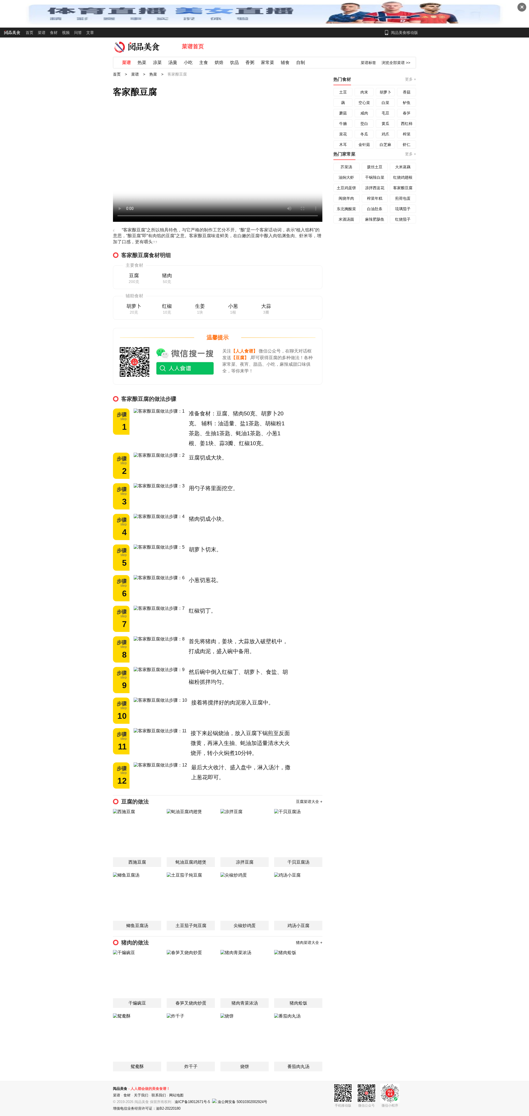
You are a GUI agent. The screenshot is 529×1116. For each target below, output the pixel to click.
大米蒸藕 (403, 167)
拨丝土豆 (374, 167)
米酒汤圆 (346, 219)
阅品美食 (120, 1088)
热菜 (141, 62)
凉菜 (157, 62)
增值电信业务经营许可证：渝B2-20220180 (146, 1108)
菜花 (343, 134)
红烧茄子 (403, 219)
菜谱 (41, 32)
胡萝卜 (385, 92)
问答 (78, 32)
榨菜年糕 (374, 198)
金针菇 (364, 144)
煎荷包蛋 (403, 198)
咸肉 (364, 113)
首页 (29, 32)
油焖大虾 (346, 177)
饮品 (234, 62)
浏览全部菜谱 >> (396, 62)
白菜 (385, 102)
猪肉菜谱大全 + (309, 942)
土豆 (343, 92)
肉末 (364, 92)
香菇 (407, 92)
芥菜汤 (346, 167)
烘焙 (219, 62)
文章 (90, 32)
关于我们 (141, 1095)
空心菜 (364, 102)
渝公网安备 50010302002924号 (242, 1102)
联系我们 (159, 1095)
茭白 (364, 123)
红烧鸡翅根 (402, 177)
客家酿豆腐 (402, 188)
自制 (300, 62)
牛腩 (343, 123)
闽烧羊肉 (346, 198)
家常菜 (267, 62)
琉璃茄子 (403, 209)
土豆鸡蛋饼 (346, 188)
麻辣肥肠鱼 (374, 219)
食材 (54, 32)
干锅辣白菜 (374, 177)
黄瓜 (385, 123)
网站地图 (176, 1095)
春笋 (407, 113)
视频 (66, 32)
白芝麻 (385, 144)
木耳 (343, 144)
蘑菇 (343, 113)
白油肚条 (374, 209)
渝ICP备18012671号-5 (193, 1102)
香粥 (249, 62)
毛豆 (385, 113)
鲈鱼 (407, 102)
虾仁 (407, 144)
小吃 (188, 62)
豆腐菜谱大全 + (309, 801)
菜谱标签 (368, 62)
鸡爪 (385, 134)
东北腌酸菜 (346, 209)
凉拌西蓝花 (374, 188)
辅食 (285, 62)
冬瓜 (364, 134)
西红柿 (406, 123)
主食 (203, 62)
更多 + (410, 79)
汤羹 (172, 62)
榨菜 (407, 134)
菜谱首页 (193, 46)
